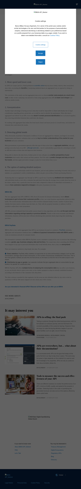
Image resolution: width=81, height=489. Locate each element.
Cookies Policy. (55, 35)
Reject (40, 62)
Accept (40, 53)
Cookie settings (41, 45)
